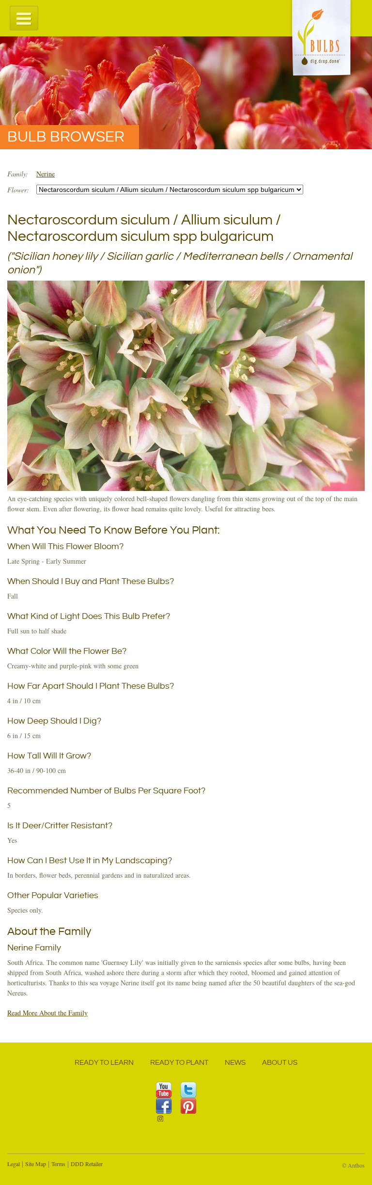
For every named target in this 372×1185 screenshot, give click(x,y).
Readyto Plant (179, 1062)
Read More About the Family (47, 1012)
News (235, 1062)
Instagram (164, 1122)
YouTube (164, 1090)
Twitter (189, 1090)
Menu (24, 17)
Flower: (18, 189)
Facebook (164, 1106)
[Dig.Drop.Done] (321, 39)
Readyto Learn (104, 1062)
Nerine (45, 173)
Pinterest (189, 1106)
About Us (279, 1062)
